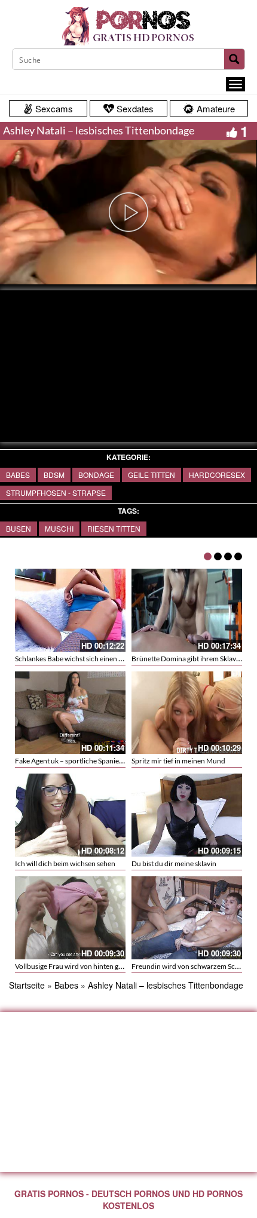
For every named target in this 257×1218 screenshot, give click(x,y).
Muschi (59, 528)
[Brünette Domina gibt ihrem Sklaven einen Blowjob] (186, 610)
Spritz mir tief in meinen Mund (178, 760)
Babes (18, 475)
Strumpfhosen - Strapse (56, 492)
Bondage (96, 475)
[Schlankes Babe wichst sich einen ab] (70, 610)
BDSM (54, 475)
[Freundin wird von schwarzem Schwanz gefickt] (186, 917)
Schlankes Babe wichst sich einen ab (70, 658)
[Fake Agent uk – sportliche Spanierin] (70, 712)
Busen (18, 528)
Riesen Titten (113, 528)
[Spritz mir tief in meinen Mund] (186, 712)
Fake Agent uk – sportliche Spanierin (71, 760)
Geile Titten (151, 475)
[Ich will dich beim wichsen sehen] (70, 815)
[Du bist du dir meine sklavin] (186, 815)
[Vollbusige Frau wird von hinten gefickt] (70, 917)
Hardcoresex (217, 475)
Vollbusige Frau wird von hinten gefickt (75, 966)
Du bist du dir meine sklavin (173, 863)
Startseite (27, 985)
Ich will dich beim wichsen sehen (65, 863)
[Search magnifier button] (234, 59)
